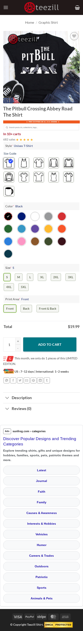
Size (9, 267)
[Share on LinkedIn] (40, 380)
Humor (41, 545)
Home (29, 22)
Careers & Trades (41, 555)
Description (22, 397)
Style (19, 146)
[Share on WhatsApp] (6, 380)
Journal (41, 481)
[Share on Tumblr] (47, 380)
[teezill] (41, 7)
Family (41, 502)
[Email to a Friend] (27, 380)
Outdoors (42, 566)
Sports (41, 587)
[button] (5, 7)
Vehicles (42, 534)
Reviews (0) (21, 408)
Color (14, 206)
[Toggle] (7, 398)
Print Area (17, 299)
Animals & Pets (42, 598)
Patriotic (42, 577)
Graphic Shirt (48, 22)
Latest (41, 470)
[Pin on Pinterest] (33, 380)
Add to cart (50, 344)
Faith (41, 491)
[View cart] (77, 7)
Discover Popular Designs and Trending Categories (39, 441)
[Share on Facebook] (13, 380)
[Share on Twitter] (20, 380)
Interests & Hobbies (41, 523)
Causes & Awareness (41, 513)
